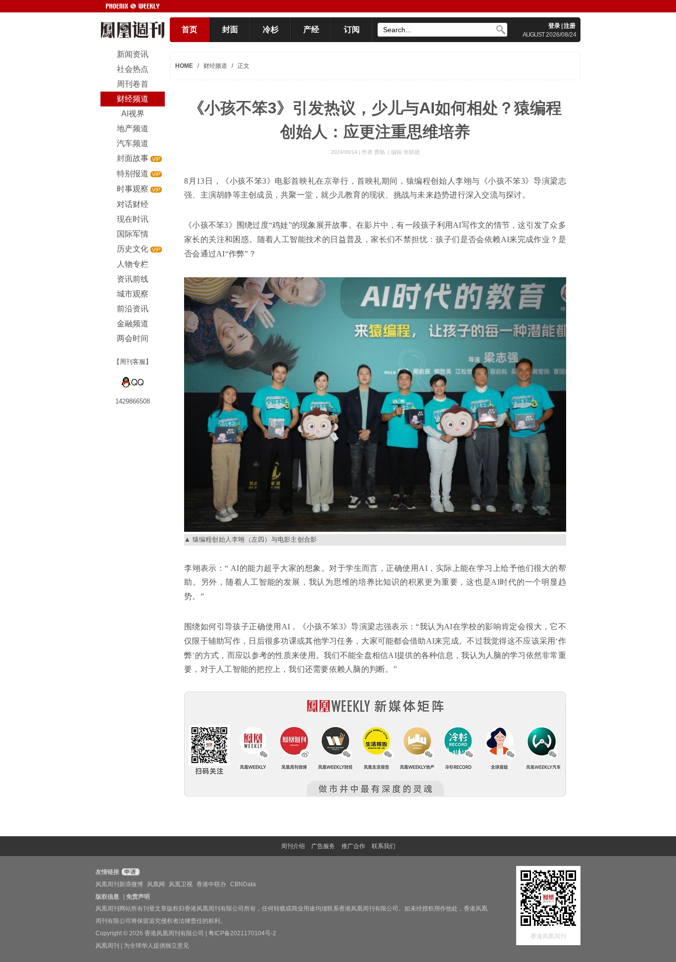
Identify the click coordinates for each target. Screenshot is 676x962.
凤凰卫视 (181, 884)
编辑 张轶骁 (405, 152)
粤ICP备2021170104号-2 (242, 933)
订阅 (352, 29)
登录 (554, 25)
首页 (189, 29)
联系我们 (383, 846)
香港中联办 (211, 884)
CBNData (243, 884)
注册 (570, 25)
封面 (230, 29)
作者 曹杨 (374, 152)
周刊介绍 (293, 846)
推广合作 (353, 846)
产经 (311, 29)
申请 (129, 871)
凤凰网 (156, 884)
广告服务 (323, 846)
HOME (184, 65)
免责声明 (138, 896)
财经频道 (215, 65)
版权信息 (107, 896)
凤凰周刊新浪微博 (119, 884)
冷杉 (271, 29)
